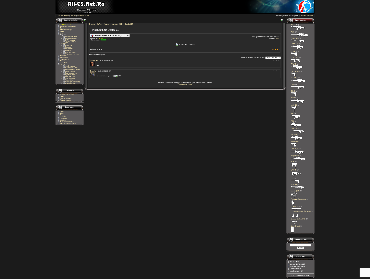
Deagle (293, 51)
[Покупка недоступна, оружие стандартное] (296, 209)
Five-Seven (295, 71)
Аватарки (62, 116)
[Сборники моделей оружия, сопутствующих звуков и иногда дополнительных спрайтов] (294, 217)
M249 (293, 97)
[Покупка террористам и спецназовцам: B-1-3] (293, 146)
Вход (311, 15)
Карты (61, 31)
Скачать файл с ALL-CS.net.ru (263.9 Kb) (111, 36)
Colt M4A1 (294, 44)
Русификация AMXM (72, 69)
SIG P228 (294, 141)
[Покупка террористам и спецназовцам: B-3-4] (296, 126)
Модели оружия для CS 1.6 (113, 24)
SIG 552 (294, 135)
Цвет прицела (70, 83)
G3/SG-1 (294, 77)
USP (292, 178)
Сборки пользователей (68, 26)
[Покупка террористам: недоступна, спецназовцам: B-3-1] (294, 168)
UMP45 (293, 170)
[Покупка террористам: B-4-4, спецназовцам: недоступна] (297, 139)
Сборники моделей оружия (301, 211)
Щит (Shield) (295, 226)
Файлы (99, 24)
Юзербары (63, 118)
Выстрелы (69, 49)
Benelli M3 (294, 38)
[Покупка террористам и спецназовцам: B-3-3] (296, 176)
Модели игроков (71, 38)
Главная (60, 15)
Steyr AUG (294, 148)
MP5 (292, 113)
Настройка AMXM (71, 68)
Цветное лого (70, 75)
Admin (278, 38)
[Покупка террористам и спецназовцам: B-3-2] (295, 119)
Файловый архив (83, 15)
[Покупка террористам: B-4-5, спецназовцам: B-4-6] (299, 36)
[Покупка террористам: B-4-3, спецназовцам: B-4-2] (298, 160)
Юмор (61, 111)
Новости (73, 15)
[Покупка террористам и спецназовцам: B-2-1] (298, 42)
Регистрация (304, 15)
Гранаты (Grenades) (298, 199)
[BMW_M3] (93, 65)
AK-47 (293, 25)
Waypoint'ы (69, 80)
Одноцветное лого (72, 54)
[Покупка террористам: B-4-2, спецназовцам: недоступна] (298, 30)
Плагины (62, 61)
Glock (293, 91)
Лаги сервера (70, 71)
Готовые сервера (65, 29)
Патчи (61, 28)
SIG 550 (294, 128)
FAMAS (293, 64)
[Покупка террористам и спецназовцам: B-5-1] (297, 103)
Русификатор (64, 59)
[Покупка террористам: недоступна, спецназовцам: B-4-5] (298, 133)
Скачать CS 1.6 (65, 24)
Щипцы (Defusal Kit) (298, 219)
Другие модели (70, 42)
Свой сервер (70, 66)
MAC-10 (294, 105)
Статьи (62, 64)
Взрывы (68, 47)
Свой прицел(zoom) (72, 82)
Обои (61, 113)
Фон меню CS (70, 78)
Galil (292, 84)
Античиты (63, 62)
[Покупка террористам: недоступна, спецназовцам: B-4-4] (297, 154)
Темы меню (63, 57)
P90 (292, 121)
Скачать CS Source (67, 95)
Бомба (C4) (129, 24)
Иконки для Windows (67, 122)
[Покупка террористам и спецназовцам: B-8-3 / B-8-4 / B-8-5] (292, 204)
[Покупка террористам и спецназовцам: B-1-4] (294, 56)
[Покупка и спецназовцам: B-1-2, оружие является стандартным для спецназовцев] (295, 183)
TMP (292, 162)
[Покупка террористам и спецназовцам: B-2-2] (298, 189)
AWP (292, 32)
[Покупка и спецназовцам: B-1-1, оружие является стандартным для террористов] (294, 95)
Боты (61, 33)
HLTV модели (70, 40)
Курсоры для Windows (67, 123)
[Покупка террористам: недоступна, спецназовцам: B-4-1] (297, 69)
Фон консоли (70, 76)
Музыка (62, 115)
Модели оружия (71, 36)
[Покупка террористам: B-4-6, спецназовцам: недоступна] (298, 82)
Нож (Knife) (295, 206)
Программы (63, 55)
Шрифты (62, 120)
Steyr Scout (295, 155)
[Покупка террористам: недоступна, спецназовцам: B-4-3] (297, 49)
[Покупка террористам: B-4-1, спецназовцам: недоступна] (298, 89)
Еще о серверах (71, 73)
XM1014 (294, 185)
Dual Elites (294, 58)
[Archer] (93, 76)
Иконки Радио (70, 52)
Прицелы (68, 45)
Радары (68, 50)
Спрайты (62, 43)
